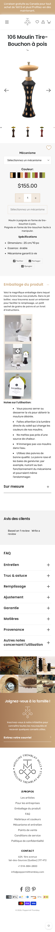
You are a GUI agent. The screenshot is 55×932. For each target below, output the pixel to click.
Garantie (11, 608)
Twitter (19, 261)
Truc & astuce (15, 575)
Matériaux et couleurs (27, 819)
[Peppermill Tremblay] (27, 21)
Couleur (27, 169)
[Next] (48, 90)
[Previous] (7, 90)
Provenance (14, 629)
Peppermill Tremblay (31, 910)
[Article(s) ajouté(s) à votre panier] (49, 22)
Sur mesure (14, 486)
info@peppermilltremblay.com (27, 872)
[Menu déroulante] (7, 22)
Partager (36, 261)
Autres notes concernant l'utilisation (23, 642)
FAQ (27, 814)
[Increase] (35, 198)
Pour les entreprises (27, 803)
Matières (11, 619)
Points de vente (27, 830)
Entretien (11, 565)
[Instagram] (27, 889)
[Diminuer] (19, 198)
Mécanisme (27, 153)
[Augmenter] (43, 22)
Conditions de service (28, 835)
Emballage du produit (23, 284)
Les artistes (28, 797)
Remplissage (15, 586)
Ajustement (13, 597)
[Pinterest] (33, 889)
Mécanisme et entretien (27, 824)
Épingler (28, 266)
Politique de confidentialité (27, 841)
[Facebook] (21, 889)
